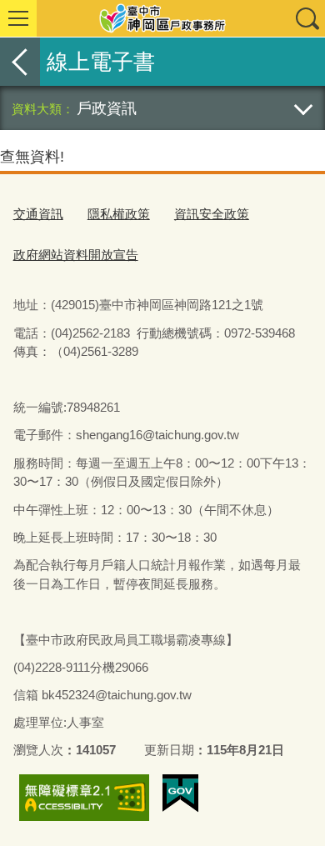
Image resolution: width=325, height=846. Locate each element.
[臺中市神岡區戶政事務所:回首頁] (162, 18)
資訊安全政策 (211, 214)
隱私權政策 (119, 214)
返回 (20, 62)
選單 (18, 18)
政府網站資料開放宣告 (75, 255)
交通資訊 (38, 214)
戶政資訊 (107, 108)
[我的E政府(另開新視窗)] (180, 793)
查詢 (306, 18)
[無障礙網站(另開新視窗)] (84, 797)
